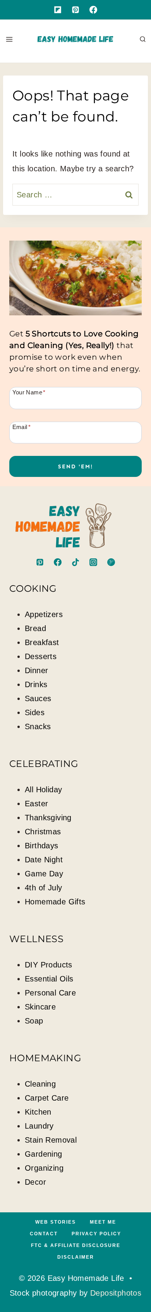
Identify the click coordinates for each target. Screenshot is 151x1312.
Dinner (36, 670)
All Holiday (43, 789)
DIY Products (48, 964)
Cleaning (40, 1084)
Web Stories (55, 1222)
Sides (35, 712)
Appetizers (44, 614)
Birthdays (41, 845)
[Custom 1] (57, 10)
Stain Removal (51, 1140)
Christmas (43, 831)
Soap (34, 1021)
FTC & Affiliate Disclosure (75, 1245)
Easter (36, 803)
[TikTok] (75, 562)
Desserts (41, 656)
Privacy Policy (96, 1233)
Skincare (40, 1006)
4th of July (43, 887)
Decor (35, 1182)
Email (21, 427)
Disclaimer (75, 1257)
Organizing (44, 1168)
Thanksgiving (48, 817)
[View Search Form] (143, 39)
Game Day (44, 873)
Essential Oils (49, 978)
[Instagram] (93, 562)
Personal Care (50, 992)
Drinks (36, 684)
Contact (44, 1233)
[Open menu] (9, 39)
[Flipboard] (111, 562)
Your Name (29, 392)
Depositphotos (115, 1293)
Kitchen (38, 1112)
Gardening (43, 1154)
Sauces (38, 698)
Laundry (39, 1126)
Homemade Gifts (55, 901)
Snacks (38, 726)
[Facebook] (93, 10)
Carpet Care (47, 1098)
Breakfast (42, 642)
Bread (35, 628)
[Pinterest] (75, 10)
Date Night (44, 859)
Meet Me (103, 1222)
